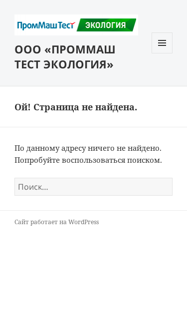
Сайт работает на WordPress (56, 222)
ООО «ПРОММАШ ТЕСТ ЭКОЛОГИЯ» (65, 56)
